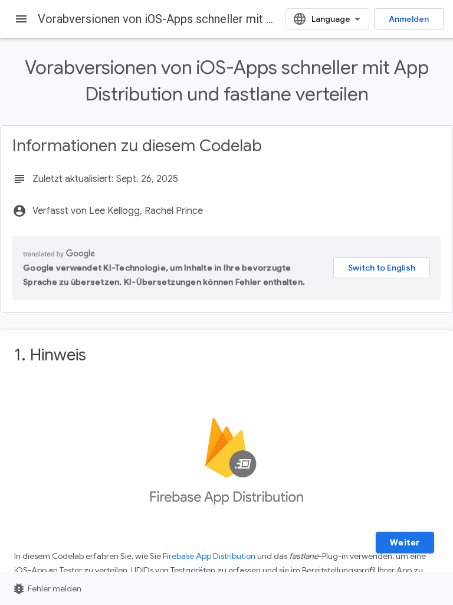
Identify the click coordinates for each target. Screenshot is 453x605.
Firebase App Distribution (209, 556)
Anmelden (409, 19)
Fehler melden (46, 588)
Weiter (405, 542)
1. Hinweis (50, 354)
